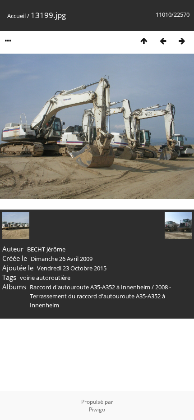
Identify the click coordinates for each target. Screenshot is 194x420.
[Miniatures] (143, 41)
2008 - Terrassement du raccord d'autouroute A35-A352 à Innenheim (100, 296)
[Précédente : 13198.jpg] (162, 41)
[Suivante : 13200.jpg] (181, 41)
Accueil (16, 16)
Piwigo (97, 409)
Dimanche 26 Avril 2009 (61, 259)
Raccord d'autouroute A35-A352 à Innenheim (90, 287)
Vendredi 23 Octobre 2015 (71, 268)
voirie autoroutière (45, 278)
